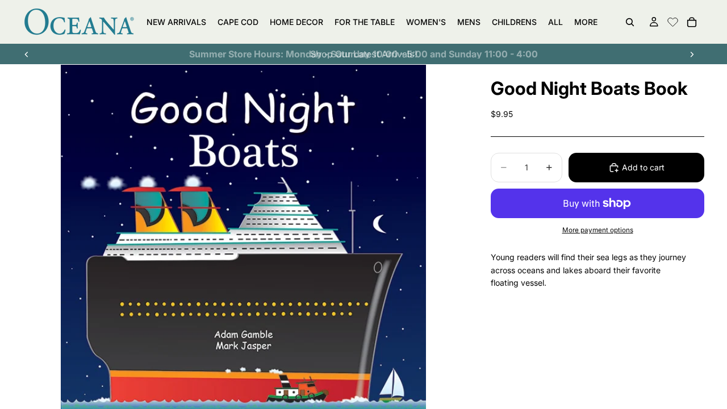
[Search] (629, 22)
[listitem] (586, 21)
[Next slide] (691, 53)
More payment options (597, 230)
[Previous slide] (26, 53)
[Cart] (691, 22)
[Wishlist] (672, 20)
